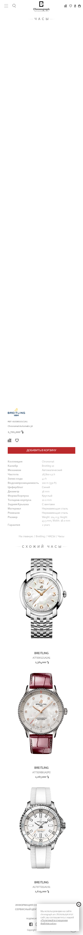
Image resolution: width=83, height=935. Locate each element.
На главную (26, 536)
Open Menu (5, 6)
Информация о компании (32, 905)
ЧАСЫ (51, 536)
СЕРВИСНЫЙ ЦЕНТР (27, 909)
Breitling (40, 536)
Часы (61, 536)
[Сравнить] (9, 440)
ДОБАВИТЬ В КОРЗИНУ (41, 450)
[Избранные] (17, 440)
